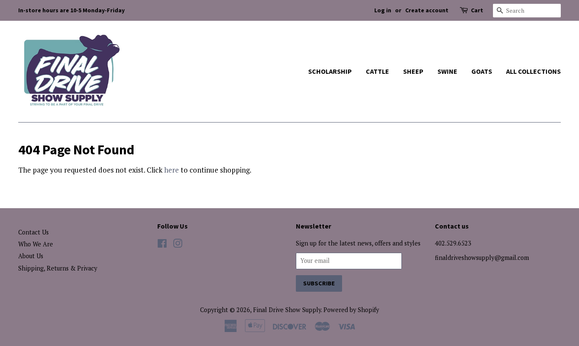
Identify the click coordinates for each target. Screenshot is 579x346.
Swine (447, 71)
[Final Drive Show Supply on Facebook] (162, 245)
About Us (30, 256)
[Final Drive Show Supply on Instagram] (177, 245)
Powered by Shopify (351, 310)
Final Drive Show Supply (287, 310)
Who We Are (35, 244)
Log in (382, 10)
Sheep (413, 71)
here (171, 170)
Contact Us (33, 232)
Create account (426, 10)
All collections (533, 71)
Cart (477, 10)
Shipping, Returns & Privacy (57, 268)
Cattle (377, 71)
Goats (481, 71)
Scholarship (330, 71)
